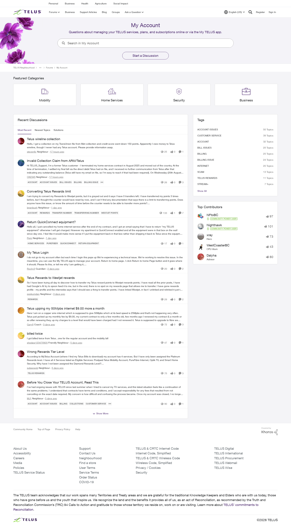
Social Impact (120, 3)
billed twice (35, 333)
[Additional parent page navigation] (40, 67)
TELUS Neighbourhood (24, 67)
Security (141, 472)
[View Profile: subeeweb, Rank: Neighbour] (21, 353)
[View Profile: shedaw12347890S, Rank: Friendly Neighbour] (21, 335)
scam (200, 171)
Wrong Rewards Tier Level (45, 352)
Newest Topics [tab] (42, 130)
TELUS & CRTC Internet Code (157, 448)
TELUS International (228, 453)
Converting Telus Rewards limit (49, 191)
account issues (207, 129)
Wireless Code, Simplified (154, 463)
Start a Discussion (145, 55)
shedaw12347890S (37, 342)
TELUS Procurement (229, 458)
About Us (20, 448)
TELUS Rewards (207, 178)
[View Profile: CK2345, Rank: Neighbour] (21, 162)
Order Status (88, 477)
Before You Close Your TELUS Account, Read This (63, 382)
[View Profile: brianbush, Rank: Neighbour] (21, 193)
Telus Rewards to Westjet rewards (51, 278)
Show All (202, 190)
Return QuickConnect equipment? (51, 222)
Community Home (23, 429)
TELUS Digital (224, 448)
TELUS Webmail (225, 463)
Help (77, 429)
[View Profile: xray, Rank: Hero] (200, 236)
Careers (18, 458)
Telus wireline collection (43, 139)
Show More (102, 413)
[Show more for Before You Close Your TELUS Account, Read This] (110, 404)
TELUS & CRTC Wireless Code (158, 458)
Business (70, 3)
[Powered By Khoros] (270, 431)
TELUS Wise (223, 468)
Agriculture (101, 3)
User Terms (87, 468)
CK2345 (31, 176)
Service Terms (89, 472)
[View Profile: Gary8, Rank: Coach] (21, 310)
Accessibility (22, 453)
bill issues (204, 147)
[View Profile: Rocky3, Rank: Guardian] (21, 254)
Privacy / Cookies (148, 468)
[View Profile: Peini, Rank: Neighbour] (21, 224)
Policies (18, 468)
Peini (29, 238)
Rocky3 (31, 268)
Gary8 (30, 324)
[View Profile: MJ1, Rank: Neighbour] (21, 384)
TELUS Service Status (29, 472)
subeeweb (32, 367)
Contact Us (87, 453)
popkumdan (33, 294)
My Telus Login (38, 252)
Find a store (87, 463)
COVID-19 (86, 482)
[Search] (250, 12)
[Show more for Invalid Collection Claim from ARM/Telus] (102, 182)
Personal (53, 3)
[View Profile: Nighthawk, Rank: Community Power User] (200, 226)
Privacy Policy (62, 429)
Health (84, 3)
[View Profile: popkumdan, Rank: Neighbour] (21, 280)
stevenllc (31, 151)
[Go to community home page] (27, 12)
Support (85, 448)
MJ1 (29, 398)
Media (17, 463)
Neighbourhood (90, 458)
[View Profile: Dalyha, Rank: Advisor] (200, 256)
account (203, 141)
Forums (49, 67)
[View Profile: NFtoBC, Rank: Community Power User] (200, 216)
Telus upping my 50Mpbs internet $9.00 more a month (66, 308)
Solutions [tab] (58, 130)
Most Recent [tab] (24, 130)
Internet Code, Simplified (153, 453)
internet (203, 165)
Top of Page (44, 429)
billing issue (205, 159)
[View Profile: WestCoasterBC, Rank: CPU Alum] (200, 246)
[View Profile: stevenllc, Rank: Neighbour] (21, 141)
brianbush (32, 207)
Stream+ (202, 184)
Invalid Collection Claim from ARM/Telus (55, 161)
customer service (209, 135)
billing (202, 153)
